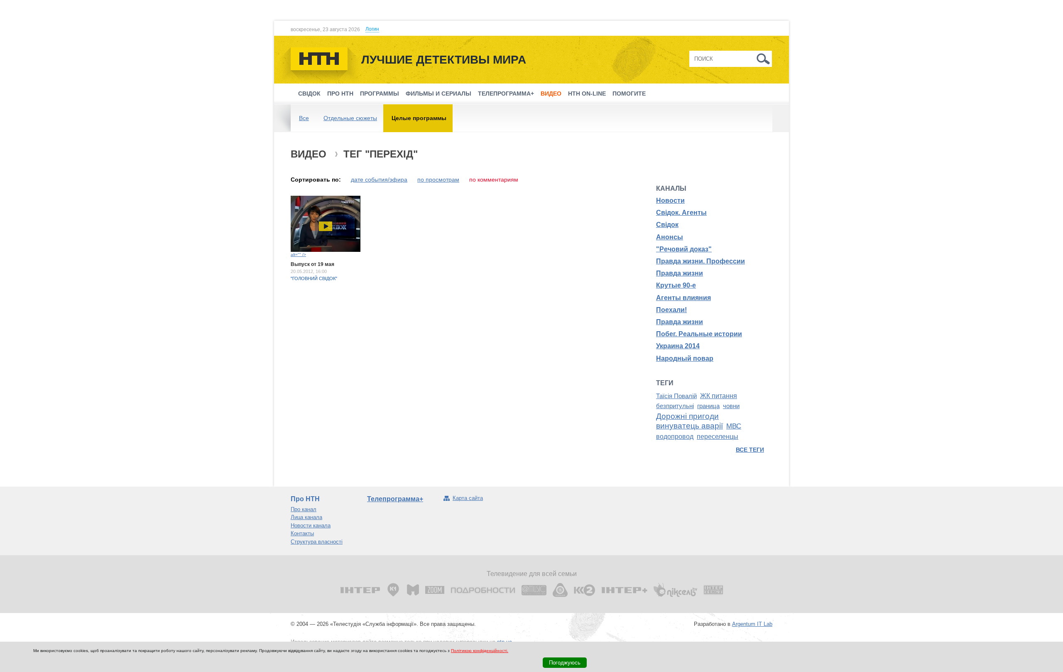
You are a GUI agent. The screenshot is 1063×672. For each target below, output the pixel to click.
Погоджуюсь (564, 663)
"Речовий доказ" (684, 249)
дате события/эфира (379, 179)
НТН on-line (587, 93)
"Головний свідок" (314, 278)
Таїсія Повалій (676, 396)
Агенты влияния (683, 297)
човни (731, 406)
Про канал (303, 509)
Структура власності (317, 542)
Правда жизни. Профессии (700, 261)
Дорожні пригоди (687, 416)
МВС (733, 426)
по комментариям (493, 179)
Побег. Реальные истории (699, 333)
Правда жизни (679, 273)
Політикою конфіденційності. (479, 650)
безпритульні (675, 406)
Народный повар (684, 358)
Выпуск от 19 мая (312, 264)
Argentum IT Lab (752, 624)
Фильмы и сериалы (438, 93)
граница (708, 406)
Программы (379, 93)
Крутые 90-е (676, 285)
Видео (551, 93)
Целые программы (419, 118)
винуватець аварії (689, 425)
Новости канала (311, 525)
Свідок (309, 93)
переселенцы (717, 436)
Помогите (629, 93)
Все (304, 118)
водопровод (674, 436)
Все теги (750, 449)
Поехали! (671, 309)
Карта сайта (468, 498)
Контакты (302, 533)
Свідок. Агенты (681, 212)
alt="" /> (298, 254)
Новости (670, 200)
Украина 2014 (678, 346)
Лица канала (306, 517)
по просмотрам (438, 179)
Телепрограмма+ (506, 93)
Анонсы (669, 237)
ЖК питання (718, 395)
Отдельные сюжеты (350, 118)
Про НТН (340, 93)
